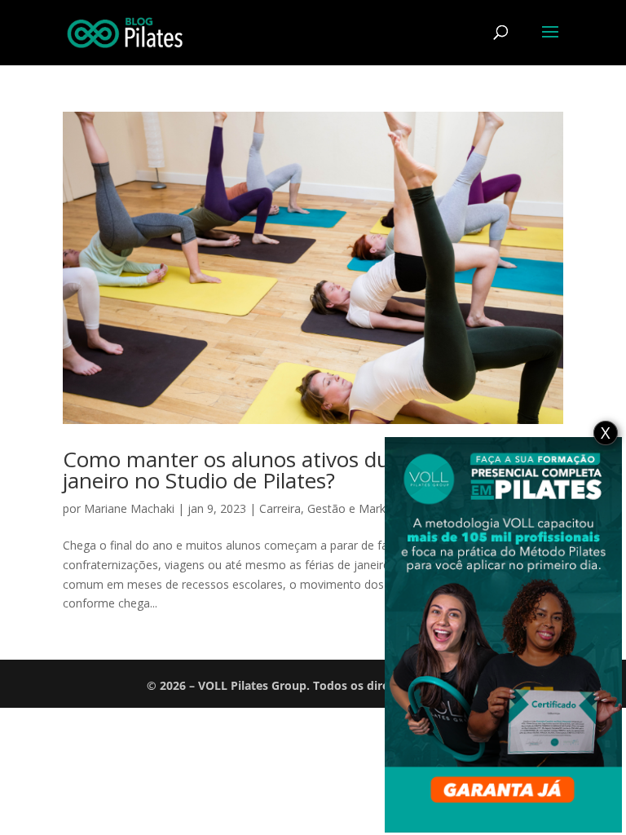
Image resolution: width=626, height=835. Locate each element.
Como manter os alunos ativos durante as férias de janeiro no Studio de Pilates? (310, 469)
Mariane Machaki (129, 508)
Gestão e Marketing (359, 508)
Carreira (280, 508)
